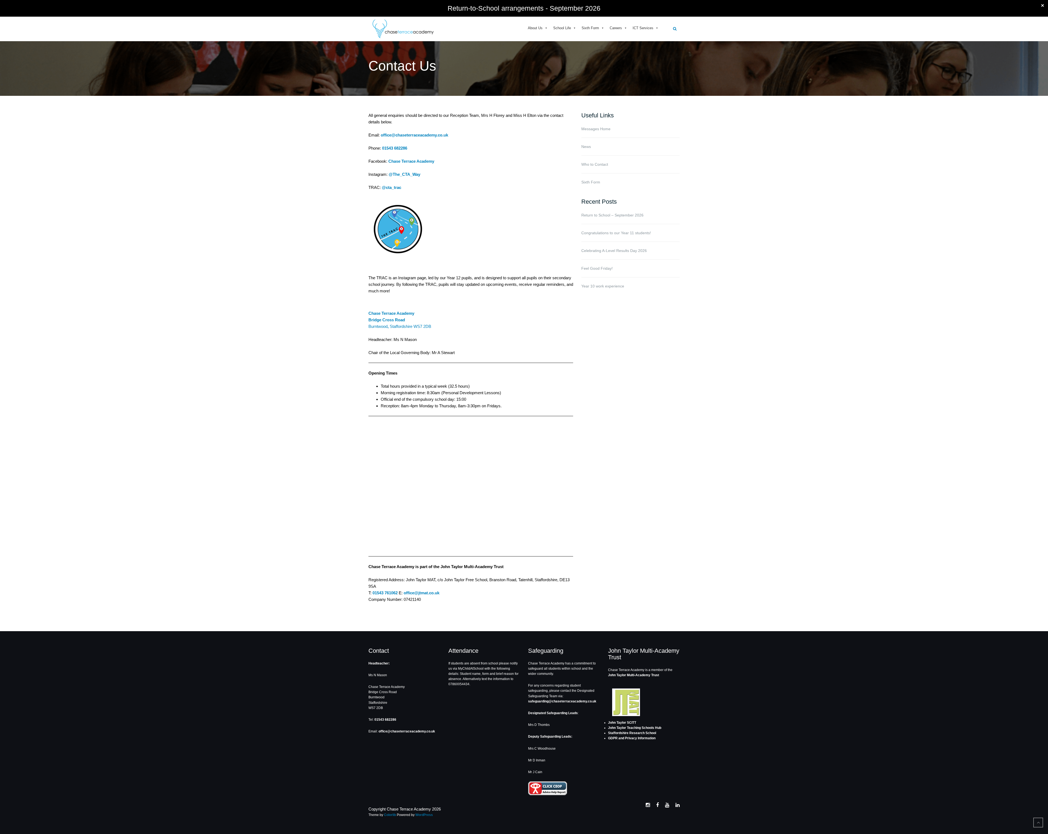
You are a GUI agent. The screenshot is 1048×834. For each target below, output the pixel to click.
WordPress (424, 815)
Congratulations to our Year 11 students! (616, 233)
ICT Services (643, 28)
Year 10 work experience (602, 286)
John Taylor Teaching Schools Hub (634, 728)
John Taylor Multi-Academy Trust (633, 675)
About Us (535, 28)
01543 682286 (394, 148)
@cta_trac (391, 187)
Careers (616, 28)
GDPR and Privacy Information (632, 738)
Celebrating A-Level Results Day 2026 (614, 250)
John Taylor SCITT (622, 723)
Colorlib (390, 815)
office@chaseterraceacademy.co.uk (414, 135)
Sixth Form (590, 28)
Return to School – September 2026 (612, 215)
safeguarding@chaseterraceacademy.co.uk (562, 701)
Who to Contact (594, 164)
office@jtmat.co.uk (421, 592)
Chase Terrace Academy (411, 161)
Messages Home (596, 129)
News (586, 146)
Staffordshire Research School (632, 733)
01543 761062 (385, 592)
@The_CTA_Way (404, 174)
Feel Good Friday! (597, 268)
